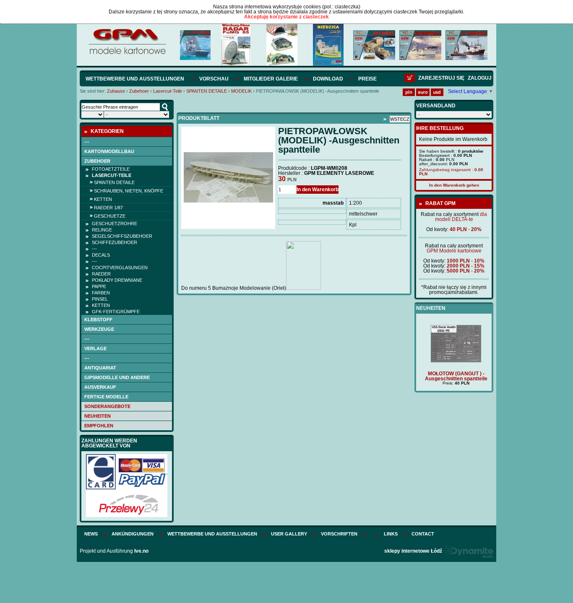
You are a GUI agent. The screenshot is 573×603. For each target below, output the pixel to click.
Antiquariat (100, 367)
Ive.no (141, 551)
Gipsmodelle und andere (117, 377)
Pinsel (100, 299)
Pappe (99, 286)
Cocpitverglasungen (120, 267)
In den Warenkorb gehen (454, 185)
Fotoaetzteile (111, 169)
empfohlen (98, 425)
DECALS (101, 254)
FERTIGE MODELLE (106, 396)
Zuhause (116, 91)
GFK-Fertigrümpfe (116, 311)
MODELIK (241, 91)
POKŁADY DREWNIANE (117, 280)
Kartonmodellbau (109, 151)
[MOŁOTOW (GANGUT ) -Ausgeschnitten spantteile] (454, 361)
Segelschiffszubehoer (122, 236)
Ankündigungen (133, 533)
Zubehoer (139, 91)
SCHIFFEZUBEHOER (114, 242)
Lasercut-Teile (167, 91)
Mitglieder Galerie (271, 79)
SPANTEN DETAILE (206, 91)
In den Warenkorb (318, 189)
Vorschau (214, 79)
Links (391, 533)
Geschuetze (109, 215)
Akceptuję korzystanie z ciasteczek (286, 17)
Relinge (102, 229)
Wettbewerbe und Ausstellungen (135, 79)
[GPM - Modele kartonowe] (127, 54)
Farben (101, 292)
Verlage (95, 348)
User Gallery (289, 533)
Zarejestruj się (441, 78)
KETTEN (103, 199)
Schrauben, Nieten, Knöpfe (128, 190)
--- (86, 141)
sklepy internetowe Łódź (413, 551)
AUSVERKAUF (100, 387)
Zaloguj (480, 78)
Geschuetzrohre (114, 223)
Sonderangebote (107, 406)
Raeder (101, 273)
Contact (423, 533)
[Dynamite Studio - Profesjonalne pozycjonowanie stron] (468, 551)
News (91, 533)
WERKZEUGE (99, 329)
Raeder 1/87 (108, 207)
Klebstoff (98, 319)
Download (328, 79)
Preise (367, 79)
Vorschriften (339, 533)
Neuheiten (97, 415)
